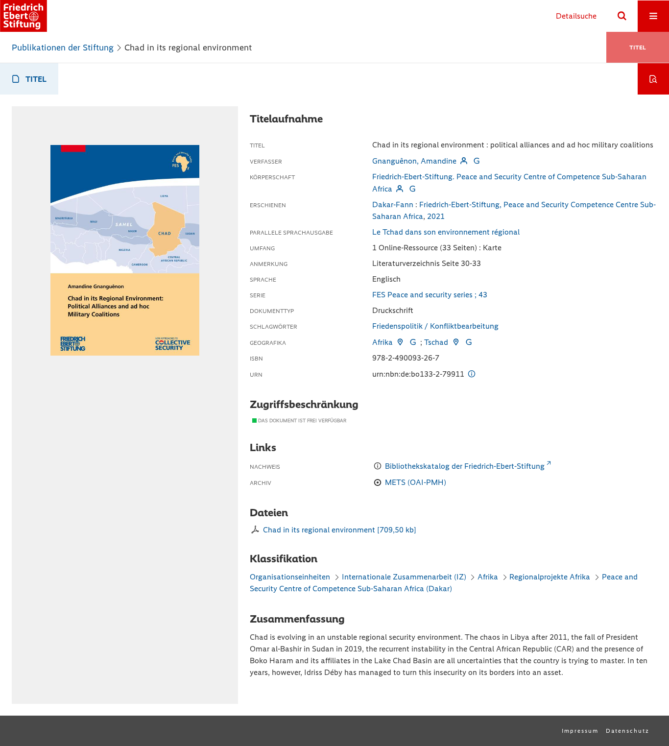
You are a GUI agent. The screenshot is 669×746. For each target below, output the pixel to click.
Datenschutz (627, 730)
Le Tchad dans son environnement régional (446, 232)
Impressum (580, 730)
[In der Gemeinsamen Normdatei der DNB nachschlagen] (476, 161)
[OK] (622, 16)
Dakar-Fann (392, 204)
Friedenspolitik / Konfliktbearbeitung (435, 326)
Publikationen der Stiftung (63, 47)
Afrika (382, 342)
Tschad (436, 342)
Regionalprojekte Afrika (549, 576)
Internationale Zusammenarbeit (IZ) (404, 576)
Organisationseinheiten (290, 576)
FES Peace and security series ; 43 (429, 294)
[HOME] (23, 16)
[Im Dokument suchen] (653, 79)
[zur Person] (463, 161)
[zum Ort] (400, 342)
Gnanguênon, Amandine (414, 161)
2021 (436, 216)
